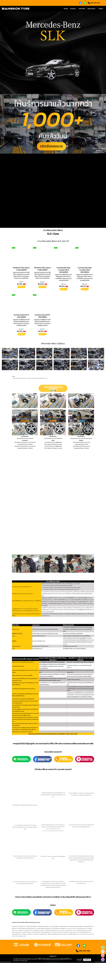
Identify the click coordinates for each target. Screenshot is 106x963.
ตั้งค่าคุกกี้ (79, 959)
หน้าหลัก (66, 9)
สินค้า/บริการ (82, 9)
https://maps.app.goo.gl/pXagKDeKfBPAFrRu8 (54, 830)
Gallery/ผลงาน (91, 9)
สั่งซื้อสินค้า (22, 287)
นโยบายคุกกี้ (24, 960)
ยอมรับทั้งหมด (87, 959)
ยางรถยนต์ (73, 9)
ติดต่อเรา (101, 9)
